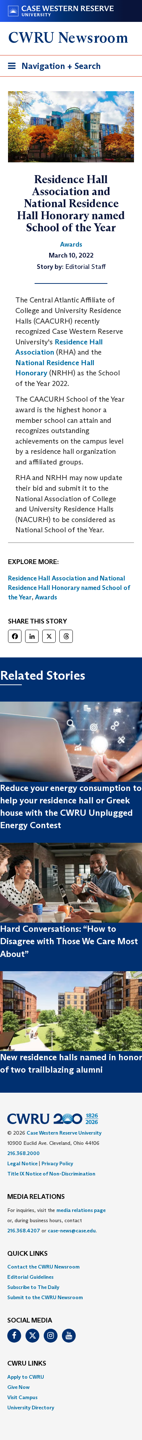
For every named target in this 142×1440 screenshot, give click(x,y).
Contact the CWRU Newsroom (43, 1266)
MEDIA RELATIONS (36, 1197)
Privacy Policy (57, 1163)
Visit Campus (22, 1397)
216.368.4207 (23, 1230)
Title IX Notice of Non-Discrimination (51, 1173)
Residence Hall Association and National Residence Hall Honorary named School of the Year (69, 587)
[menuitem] (71, 1267)
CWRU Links (26, 1363)
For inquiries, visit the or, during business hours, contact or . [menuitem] (56, 1220)
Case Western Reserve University (64, 1133)
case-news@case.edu (72, 1230)
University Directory (30, 1407)
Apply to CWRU (25, 1377)
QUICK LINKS (27, 1254)
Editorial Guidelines (30, 1277)
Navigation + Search (52, 68)
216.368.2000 (23, 1153)
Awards (46, 597)
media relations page (81, 1210)
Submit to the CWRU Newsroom (45, 1297)
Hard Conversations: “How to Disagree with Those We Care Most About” (69, 941)
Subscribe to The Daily (33, 1287)
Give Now (18, 1387)
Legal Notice (22, 1163)
